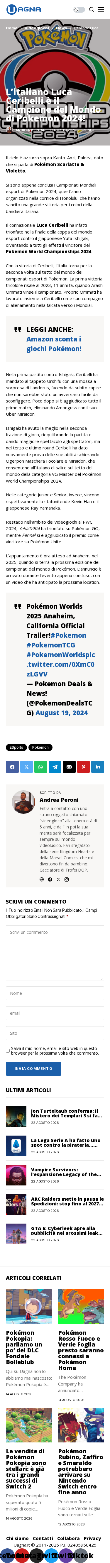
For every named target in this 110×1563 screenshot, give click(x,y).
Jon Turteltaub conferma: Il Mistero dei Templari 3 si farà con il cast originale (67, 1116)
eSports (16, 747)
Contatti (43, 1538)
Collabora (68, 1538)
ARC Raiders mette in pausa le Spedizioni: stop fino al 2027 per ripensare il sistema (67, 1204)
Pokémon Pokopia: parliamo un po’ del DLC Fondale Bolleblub (24, 1347)
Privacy (92, 1538)
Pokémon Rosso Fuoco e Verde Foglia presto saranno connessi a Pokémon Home (81, 1350)
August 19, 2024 (61, 712)
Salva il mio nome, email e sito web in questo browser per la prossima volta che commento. (55, 1051)
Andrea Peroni (30, 130)
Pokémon (40, 747)
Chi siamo (17, 1538)
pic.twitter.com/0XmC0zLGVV (60, 664)
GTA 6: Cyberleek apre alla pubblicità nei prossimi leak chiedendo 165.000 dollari (64, 1233)
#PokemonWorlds (55, 654)
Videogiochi (37, 28)
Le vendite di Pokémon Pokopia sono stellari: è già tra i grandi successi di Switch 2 (26, 1468)
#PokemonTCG (50, 644)
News (61, 28)
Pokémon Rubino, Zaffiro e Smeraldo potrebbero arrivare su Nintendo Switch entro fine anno (80, 1471)
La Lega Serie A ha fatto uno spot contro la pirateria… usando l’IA (66, 1145)
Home (12, 28)
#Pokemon (68, 635)
